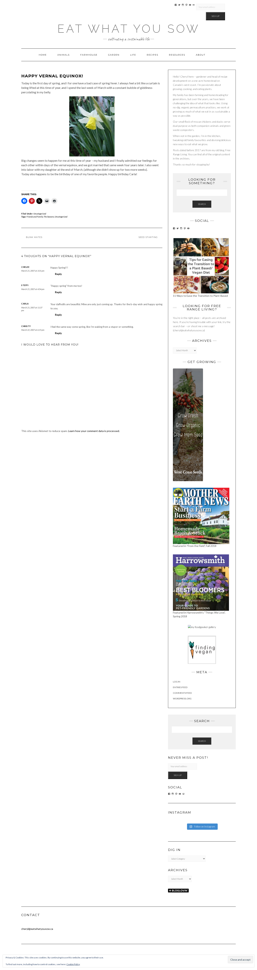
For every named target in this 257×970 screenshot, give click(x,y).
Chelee (25, 267)
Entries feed (180, 687)
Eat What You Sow (128, 28)
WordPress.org (182, 698)
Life (133, 55)
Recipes (152, 55)
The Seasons (49, 216)
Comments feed (182, 692)
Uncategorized (39, 213)
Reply (58, 274)
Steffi (24, 285)
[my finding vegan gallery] (202, 649)
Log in (176, 681)
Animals (63, 55)
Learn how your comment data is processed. (94, 431)
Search (202, 204)
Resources (177, 55)
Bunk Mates (34, 237)
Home (43, 55)
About (200, 55)
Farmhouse (88, 55)
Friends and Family (35, 216)
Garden (113, 55)
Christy (26, 326)
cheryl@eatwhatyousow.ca (37, 928)
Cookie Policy (73, 964)
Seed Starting (148, 237)
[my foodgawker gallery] (202, 626)
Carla (25, 303)
